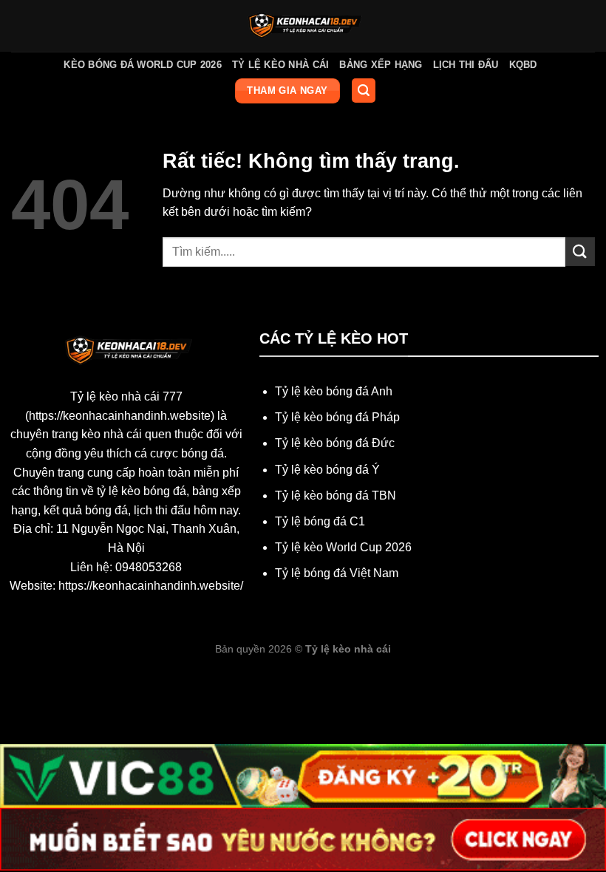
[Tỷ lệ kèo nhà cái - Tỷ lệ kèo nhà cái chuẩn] (303, 26)
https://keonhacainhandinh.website (120, 415)
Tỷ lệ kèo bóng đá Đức (335, 443)
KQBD (523, 64)
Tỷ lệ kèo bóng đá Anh (333, 391)
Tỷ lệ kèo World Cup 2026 (343, 547)
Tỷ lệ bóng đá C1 (320, 521)
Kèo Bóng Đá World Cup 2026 (143, 64)
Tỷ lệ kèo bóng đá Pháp (337, 417)
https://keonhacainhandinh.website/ (150, 585)
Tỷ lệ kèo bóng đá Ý (327, 469)
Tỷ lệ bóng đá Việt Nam (336, 573)
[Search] (363, 90)
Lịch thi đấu (466, 64)
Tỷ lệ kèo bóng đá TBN (335, 495)
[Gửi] (580, 251)
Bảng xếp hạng (380, 64)
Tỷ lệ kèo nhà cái (280, 64)
